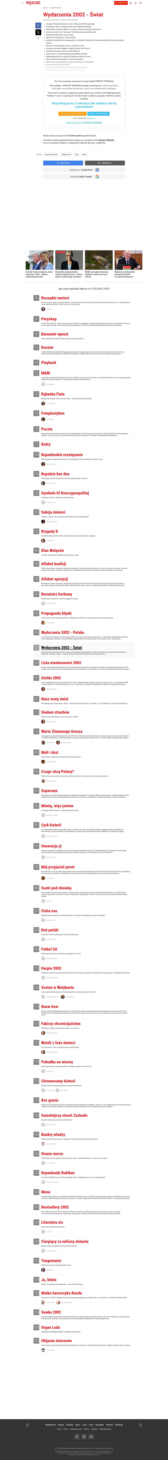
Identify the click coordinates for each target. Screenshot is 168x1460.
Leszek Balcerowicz (51, 762)
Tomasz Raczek (50, 1302)
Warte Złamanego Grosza (61, 731)
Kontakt (66, 1429)
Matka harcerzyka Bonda (61, 1293)
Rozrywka (100, 1425)
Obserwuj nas (80, 170)
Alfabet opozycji (54, 579)
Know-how (49, 1006)
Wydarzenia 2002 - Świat (61, 647)
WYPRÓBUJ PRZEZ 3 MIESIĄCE (72, 114)
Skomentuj (107, 163)
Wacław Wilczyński (51, 781)
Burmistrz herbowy (56, 594)
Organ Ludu (50, 1327)
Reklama (86, 1429)
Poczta (46, 429)
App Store (91, 143)
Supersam (49, 790)
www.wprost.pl (87, 1454)
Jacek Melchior (50, 1270)
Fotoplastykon (52, 413)
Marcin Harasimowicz (52, 958)
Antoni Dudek (49, 540)
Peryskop (49, 319)
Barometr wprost (54, 334)
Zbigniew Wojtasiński (51, 1033)
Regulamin (94, 1429)
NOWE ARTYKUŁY (84, 122)
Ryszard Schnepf (50, 1163)
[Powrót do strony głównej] (28, 1425)
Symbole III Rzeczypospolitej (65, 493)
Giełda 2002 (51, 678)
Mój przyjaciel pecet (57, 867)
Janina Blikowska (50, 939)
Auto (85, 1425)
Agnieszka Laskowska (52, 815)
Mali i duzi (49, 752)
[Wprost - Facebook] (77, 1437)
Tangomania (51, 1260)
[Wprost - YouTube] (91, 1437)
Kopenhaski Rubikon (58, 1173)
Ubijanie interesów (56, 1340)
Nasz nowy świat (54, 699)
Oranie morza (52, 1153)
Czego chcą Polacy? (57, 771)
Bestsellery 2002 (55, 1207)
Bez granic (50, 1100)
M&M (45, 373)
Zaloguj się (91, 118)
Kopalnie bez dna (55, 474)
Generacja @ (51, 846)
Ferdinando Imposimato (52, 997)
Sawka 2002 (51, 1312)
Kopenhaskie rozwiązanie (62, 455)
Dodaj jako (81, 176)
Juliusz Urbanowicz (51, 464)
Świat (84, 154)
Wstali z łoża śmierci (58, 1043)
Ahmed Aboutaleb (51, 1124)
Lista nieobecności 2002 (61, 663)
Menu (45, 1192)
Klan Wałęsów (52, 550)
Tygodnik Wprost (51, 154)
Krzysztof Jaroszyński (52, 836)
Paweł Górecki (49, 1071)
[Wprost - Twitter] (84, 1437)
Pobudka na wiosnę (57, 1062)
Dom (91, 1425)
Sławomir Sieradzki (51, 603)
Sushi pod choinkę (56, 888)
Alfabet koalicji (53, 564)
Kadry (46, 444)
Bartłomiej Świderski (51, 1251)
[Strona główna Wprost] (33, 3)
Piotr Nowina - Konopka (52, 1182)
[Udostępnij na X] (38, 32)
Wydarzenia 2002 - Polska (62, 632)
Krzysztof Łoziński (51, 502)
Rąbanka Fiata (53, 394)
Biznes (61, 1425)
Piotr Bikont (49, 901)
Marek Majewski (50, 384)
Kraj (76, 154)
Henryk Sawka (50, 419)
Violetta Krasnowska (51, 521)
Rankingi (119, 1425)
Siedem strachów (55, 712)
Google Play (100, 143)
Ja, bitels (48, 1280)
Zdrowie (69, 1425)
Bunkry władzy (53, 1134)
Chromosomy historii (58, 1081)
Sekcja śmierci (53, 512)
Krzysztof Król (49, 878)
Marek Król (49, 309)
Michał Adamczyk (50, 857)
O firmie (59, 1429)
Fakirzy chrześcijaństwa (60, 1023)
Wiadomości (66, 154)
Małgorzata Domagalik (52, 977)
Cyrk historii (51, 825)
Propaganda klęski (56, 613)
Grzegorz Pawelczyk (51, 483)
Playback (48, 362)
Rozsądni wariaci (55, 298)
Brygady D (49, 531)
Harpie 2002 (51, 968)
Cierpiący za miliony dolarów (64, 1241)
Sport (78, 1425)
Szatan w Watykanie (57, 987)
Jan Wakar (49, 1231)
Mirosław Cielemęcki (51, 689)
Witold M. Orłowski (51, 721)
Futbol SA (49, 949)
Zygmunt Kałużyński (66, 1302)
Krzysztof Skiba (50, 1350)
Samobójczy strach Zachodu (64, 1115)
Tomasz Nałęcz (50, 622)
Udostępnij (65, 163)
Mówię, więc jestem (57, 806)
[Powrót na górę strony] (140, 1425)
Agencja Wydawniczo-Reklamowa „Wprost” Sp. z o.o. (80, 1448)
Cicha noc (49, 911)
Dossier (47, 347)
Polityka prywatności (105, 1429)
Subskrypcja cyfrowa (76, 1429)
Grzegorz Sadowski (51, 1144)
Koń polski (49, 930)
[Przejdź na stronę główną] (23, 3)
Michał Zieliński (50, 742)
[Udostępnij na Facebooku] (38, 25)
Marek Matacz (64, 1090)
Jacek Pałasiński (50, 403)
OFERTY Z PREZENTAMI (98, 114)
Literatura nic (52, 1222)
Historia (109, 1425)
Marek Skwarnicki (50, 920)
